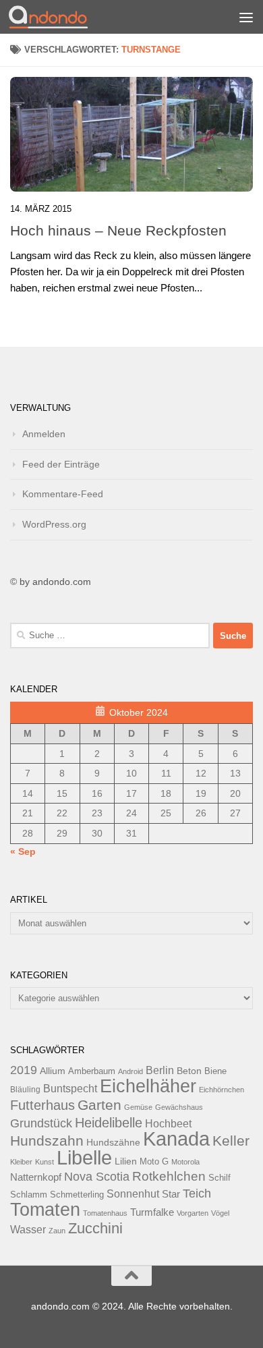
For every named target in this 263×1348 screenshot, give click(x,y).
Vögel (220, 1213)
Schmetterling (77, 1195)
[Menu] (246, 17)
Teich (197, 1193)
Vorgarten (192, 1213)
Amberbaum (91, 1071)
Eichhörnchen (221, 1090)
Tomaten (45, 1210)
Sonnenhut (133, 1194)
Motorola (185, 1162)
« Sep (23, 851)
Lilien (126, 1161)
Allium (52, 1070)
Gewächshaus (179, 1107)
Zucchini (95, 1228)
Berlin (160, 1070)
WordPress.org (54, 524)
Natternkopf (35, 1177)
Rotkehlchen (169, 1176)
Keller (231, 1140)
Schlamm (28, 1195)
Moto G (154, 1162)
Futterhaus (42, 1105)
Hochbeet (168, 1123)
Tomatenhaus (105, 1213)
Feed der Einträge (61, 464)
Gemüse (138, 1107)
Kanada (176, 1139)
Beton (189, 1070)
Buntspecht (70, 1088)
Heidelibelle (108, 1122)
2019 (23, 1070)
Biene (215, 1071)
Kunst (44, 1162)
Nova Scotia (96, 1176)
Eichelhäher (148, 1086)
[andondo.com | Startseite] (61, 16)
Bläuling (25, 1090)
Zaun (57, 1231)
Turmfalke (152, 1212)
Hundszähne (113, 1142)
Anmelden (43, 433)
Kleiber (21, 1162)
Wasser (28, 1229)
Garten (99, 1105)
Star (171, 1194)
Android (130, 1071)
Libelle (84, 1157)
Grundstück (41, 1123)
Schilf (219, 1178)
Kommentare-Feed (62, 493)
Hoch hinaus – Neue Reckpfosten (118, 230)
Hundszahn (47, 1141)
